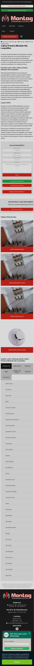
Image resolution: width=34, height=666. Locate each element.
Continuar (17, 662)
